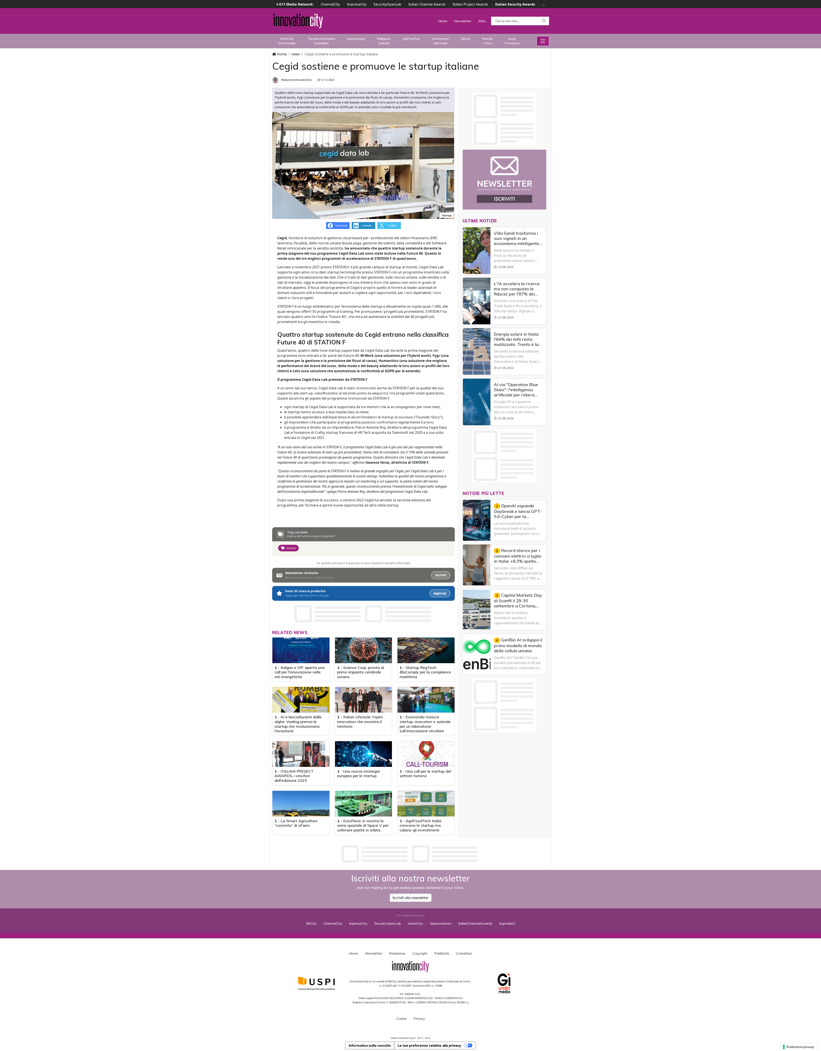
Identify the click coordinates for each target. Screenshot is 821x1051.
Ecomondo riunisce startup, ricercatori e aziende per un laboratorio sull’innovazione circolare (425, 723)
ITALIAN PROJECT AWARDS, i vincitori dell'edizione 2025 (294, 776)
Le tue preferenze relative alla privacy (429, 1045)
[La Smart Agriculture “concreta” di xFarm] (300, 803)
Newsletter (462, 21)
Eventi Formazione (512, 41)
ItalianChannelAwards (475, 923)
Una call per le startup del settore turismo (425, 773)
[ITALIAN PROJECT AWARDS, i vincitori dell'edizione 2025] (300, 754)
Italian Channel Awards (427, 4)
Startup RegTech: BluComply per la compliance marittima (425, 672)
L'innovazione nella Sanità (440, 41)
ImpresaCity (356, 4)
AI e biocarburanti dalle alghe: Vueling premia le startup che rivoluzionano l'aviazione (298, 723)
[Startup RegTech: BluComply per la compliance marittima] (426, 650)
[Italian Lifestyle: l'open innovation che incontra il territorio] (363, 700)
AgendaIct (507, 923)
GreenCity (415, 923)
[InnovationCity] (298, 20)
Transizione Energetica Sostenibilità (321, 41)
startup (291, 548)
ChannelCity (330, 4)
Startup (465, 39)
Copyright (419, 953)
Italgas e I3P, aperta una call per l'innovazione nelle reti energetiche (300, 672)
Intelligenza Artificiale (383, 41)
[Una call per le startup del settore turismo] (426, 754)
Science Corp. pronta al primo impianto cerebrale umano (360, 672)
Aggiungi (440, 593)
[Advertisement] (410, 854)
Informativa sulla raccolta (370, 1045)
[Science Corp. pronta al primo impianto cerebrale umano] (363, 650)
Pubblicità (441, 953)
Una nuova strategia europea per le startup (358, 773)
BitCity (311, 923)
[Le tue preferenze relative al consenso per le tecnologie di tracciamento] (799, 1047)
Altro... (483, 21)
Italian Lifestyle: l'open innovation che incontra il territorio (360, 721)
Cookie (401, 1018)
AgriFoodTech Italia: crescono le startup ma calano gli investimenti (421, 825)
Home (442, 21)
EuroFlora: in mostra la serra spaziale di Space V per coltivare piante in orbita (363, 825)
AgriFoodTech (411, 39)
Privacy (419, 1018)
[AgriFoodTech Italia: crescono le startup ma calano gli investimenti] (426, 803)
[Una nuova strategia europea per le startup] (363, 754)
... (543, 4)
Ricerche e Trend (487, 41)
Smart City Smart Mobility (286, 41)
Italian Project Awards (470, 4)
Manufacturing (356, 39)
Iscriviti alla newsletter (411, 897)
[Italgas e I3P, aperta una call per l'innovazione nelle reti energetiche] (300, 650)
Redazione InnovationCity (296, 80)
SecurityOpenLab (387, 4)
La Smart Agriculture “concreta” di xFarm (296, 823)
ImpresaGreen (440, 923)
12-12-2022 (327, 80)
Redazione (397, 953)
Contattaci (464, 953)
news (295, 54)
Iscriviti (440, 575)
